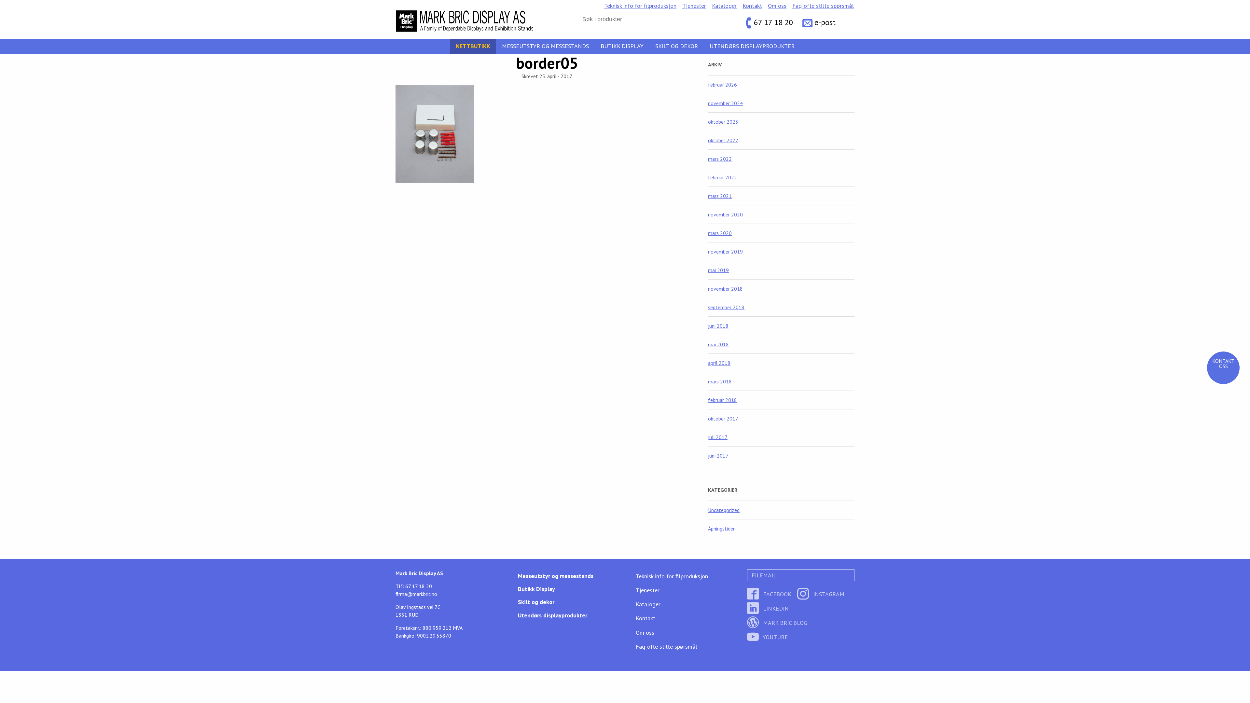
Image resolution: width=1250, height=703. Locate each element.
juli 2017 (718, 437)
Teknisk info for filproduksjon (640, 5)
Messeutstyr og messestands (545, 46)
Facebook (776, 594)
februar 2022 (722, 177)
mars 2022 (720, 159)
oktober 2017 (723, 418)
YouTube (774, 637)
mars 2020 (720, 233)
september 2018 (726, 307)
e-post (825, 23)
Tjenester (694, 5)
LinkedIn (775, 608)
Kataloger (724, 5)
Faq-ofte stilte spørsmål (823, 5)
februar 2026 (722, 84)
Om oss (777, 5)
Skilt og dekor (676, 46)
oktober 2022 (723, 140)
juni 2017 (718, 455)
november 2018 (725, 288)
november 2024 (725, 103)
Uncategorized (724, 510)
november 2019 (725, 251)
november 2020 (725, 214)
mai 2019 (718, 270)
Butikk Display (622, 46)
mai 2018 (718, 344)
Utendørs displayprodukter (752, 46)
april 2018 (719, 363)
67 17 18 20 (773, 23)
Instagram (828, 594)
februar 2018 (722, 400)
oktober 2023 (723, 121)
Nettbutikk (473, 46)
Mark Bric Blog (784, 623)
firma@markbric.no (416, 594)
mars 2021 (720, 196)
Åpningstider (721, 528)
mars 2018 (720, 381)
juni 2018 (718, 326)
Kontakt (752, 5)
